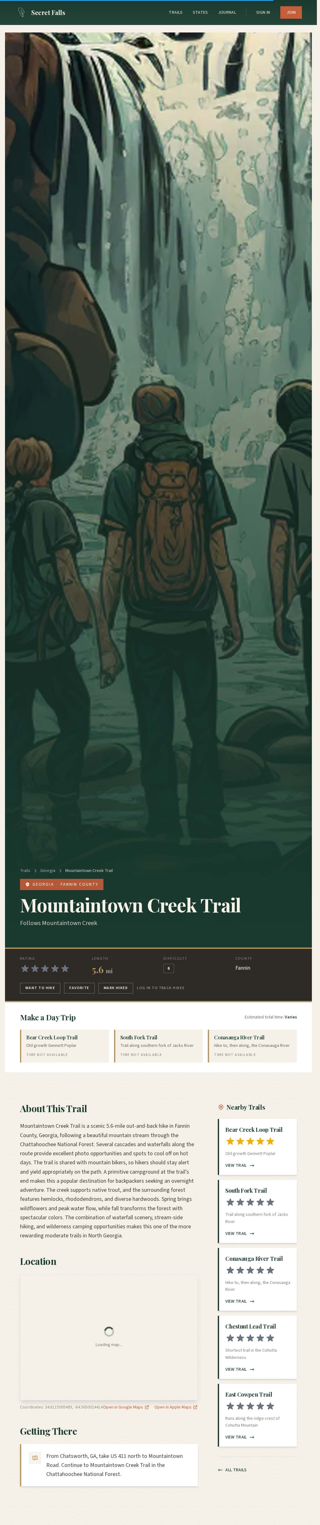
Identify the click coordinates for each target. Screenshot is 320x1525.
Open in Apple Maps (173, 1407)
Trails (175, 12)
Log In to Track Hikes (160, 988)
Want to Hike (40, 988)
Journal (227, 12)
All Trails (236, 1470)
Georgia (47, 871)
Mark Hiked (116, 988)
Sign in (263, 12)
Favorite (79, 988)
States (200, 12)
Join (291, 12)
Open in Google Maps (123, 1407)
